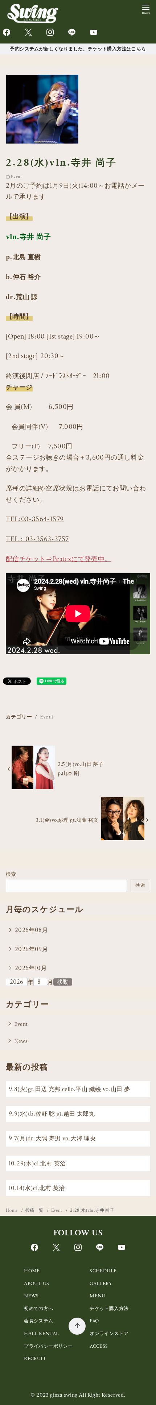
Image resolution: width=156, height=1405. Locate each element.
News (21, 1041)
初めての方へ (38, 1308)
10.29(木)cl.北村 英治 (37, 1163)
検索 (11, 874)
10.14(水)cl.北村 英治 (37, 1188)
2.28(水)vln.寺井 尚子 (92, 1210)
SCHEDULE (103, 1271)
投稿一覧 (35, 1210)
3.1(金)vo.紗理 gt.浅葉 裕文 (67, 820)
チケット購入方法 (109, 1308)
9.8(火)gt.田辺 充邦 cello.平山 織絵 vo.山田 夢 (69, 1089)
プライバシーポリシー (48, 1346)
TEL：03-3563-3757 (37, 538)
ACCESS (99, 1346)
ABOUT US (36, 1283)
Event (16, 176)
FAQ (94, 1321)
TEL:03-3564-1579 (34, 518)
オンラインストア (109, 1333)
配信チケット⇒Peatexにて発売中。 (58, 558)
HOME (32, 1271)
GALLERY (101, 1283)
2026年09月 (31, 949)
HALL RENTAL (41, 1333)
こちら (138, 48)
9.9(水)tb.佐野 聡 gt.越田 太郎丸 (52, 1114)
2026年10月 (31, 968)
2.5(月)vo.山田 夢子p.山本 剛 (81, 768)
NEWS (31, 1296)
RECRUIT (35, 1358)
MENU (98, 1296)
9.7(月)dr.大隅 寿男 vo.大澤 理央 (52, 1138)
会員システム (38, 1321)
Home (12, 1210)
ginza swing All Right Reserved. (87, 1394)
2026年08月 (31, 930)
